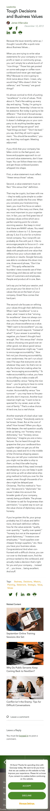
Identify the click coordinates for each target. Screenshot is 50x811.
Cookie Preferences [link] (8, 809)
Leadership (11, 7)
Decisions (27, 581)
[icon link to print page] (20, 32)
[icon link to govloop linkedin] (8, 32)
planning (11, 584)
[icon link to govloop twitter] (10, 28)
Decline (26, 795)
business (18, 581)
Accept (27, 786)
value (39, 584)
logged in (23, 735)
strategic (32, 584)
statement (21, 584)
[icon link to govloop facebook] (16, 28)
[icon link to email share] (14, 32)
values (10, 588)
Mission (37, 581)
